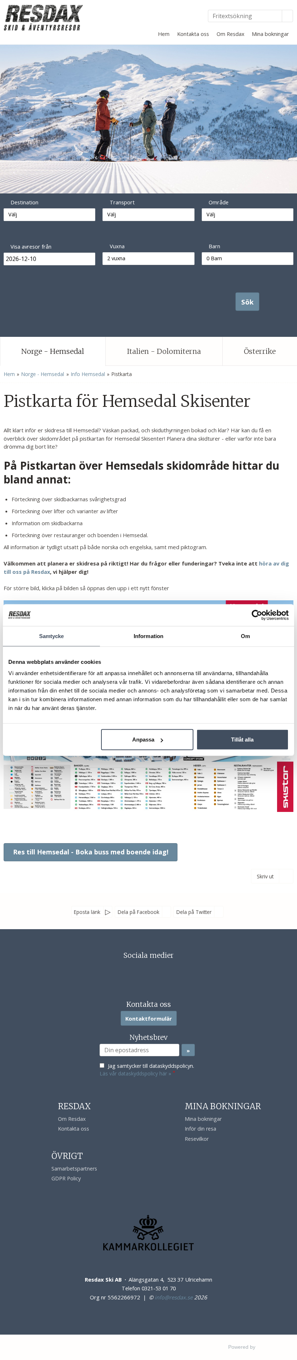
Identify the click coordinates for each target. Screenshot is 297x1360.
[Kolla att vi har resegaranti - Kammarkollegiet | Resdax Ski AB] (148, 1233)
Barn (214, 246)
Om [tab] (245, 636)
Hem (164, 33)
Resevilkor (197, 1138)
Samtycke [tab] (51, 636)
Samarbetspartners (74, 1168)
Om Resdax (230, 33)
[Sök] (287, 16)
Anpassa (143, 739)
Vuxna (117, 246)
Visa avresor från (31, 246)
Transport (122, 202)
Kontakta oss (193, 33)
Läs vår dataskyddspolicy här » (135, 1073)
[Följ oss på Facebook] (141, 972)
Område (219, 202)
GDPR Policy (66, 1178)
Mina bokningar (270, 33)
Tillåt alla (242, 739)
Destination (24, 202)
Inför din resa (200, 1128)
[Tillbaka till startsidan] (44, 17)
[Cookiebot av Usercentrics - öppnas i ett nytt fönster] (257, 614)
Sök (247, 301)
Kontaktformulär (148, 1018)
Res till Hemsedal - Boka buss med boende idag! (90, 852)
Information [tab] (148, 636)
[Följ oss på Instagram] (155, 972)
